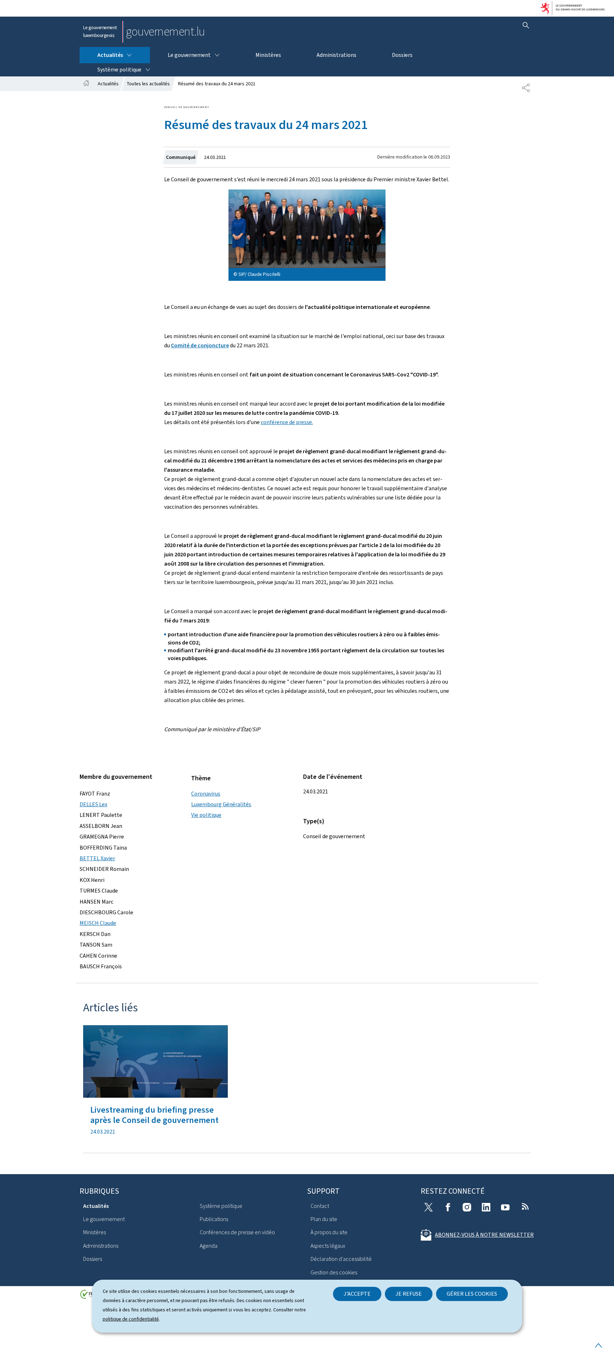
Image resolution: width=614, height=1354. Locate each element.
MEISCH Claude (98, 923)
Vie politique (206, 815)
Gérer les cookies (472, 1293)
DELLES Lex (93, 804)
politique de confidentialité (131, 1319)
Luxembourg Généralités (221, 804)
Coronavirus (205, 793)
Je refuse (408, 1293)
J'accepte (357, 1293)
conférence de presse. (287, 422)
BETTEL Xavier (97, 858)
